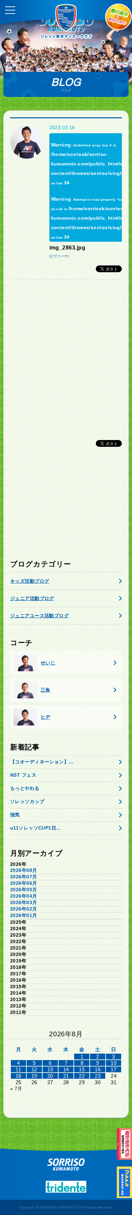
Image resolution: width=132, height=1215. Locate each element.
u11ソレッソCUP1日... (35, 828)
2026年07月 (23, 876)
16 (98, 1069)
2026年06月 (23, 883)
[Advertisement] (66, 356)
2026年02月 (23, 909)
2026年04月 (23, 896)
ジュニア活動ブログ (32, 598)
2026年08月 (23, 870)
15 (82, 1069)
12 (34, 1069)
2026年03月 (23, 902)
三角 (45, 690)
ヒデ (45, 717)
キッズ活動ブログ (29, 581)
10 (113, 1063)
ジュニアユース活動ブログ (39, 615)
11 (18, 1069)
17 (113, 1069)
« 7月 (16, 1088)
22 (82, 1076)
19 (34, 1076)
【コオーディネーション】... (41, 761)
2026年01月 (23, 915)
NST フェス (23, 775)
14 (66, 1069)
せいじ (48, 662)
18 (18, 1076)
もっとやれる (25, 788)
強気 (15, 814)
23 (98, 1076)
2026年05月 (23, 889)
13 (50, 1069)
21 (66, 1076)
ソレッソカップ (27, 801)
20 (50, 1076)
